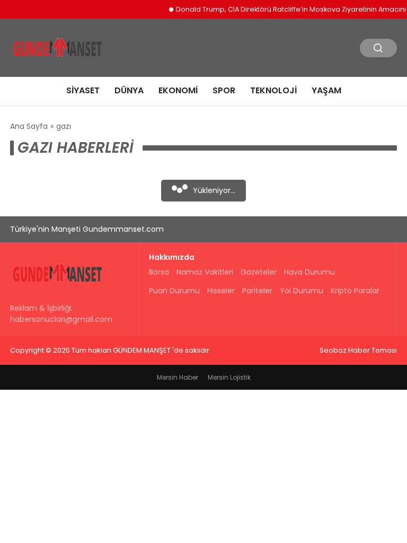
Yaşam (326, 90)
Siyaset (83, 90)
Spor (224, 90)
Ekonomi (178, 90)
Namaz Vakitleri (204, 272)
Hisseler (221, 290)
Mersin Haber (177, 377)
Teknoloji (273, 90)
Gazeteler (259, 272)
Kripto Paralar (355, 290)
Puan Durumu (174, 290)
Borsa (159, 272)
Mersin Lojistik (229, 377)
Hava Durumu (309, 272)
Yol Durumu (301, 290)
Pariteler (257, 290)
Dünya (129, 90)
